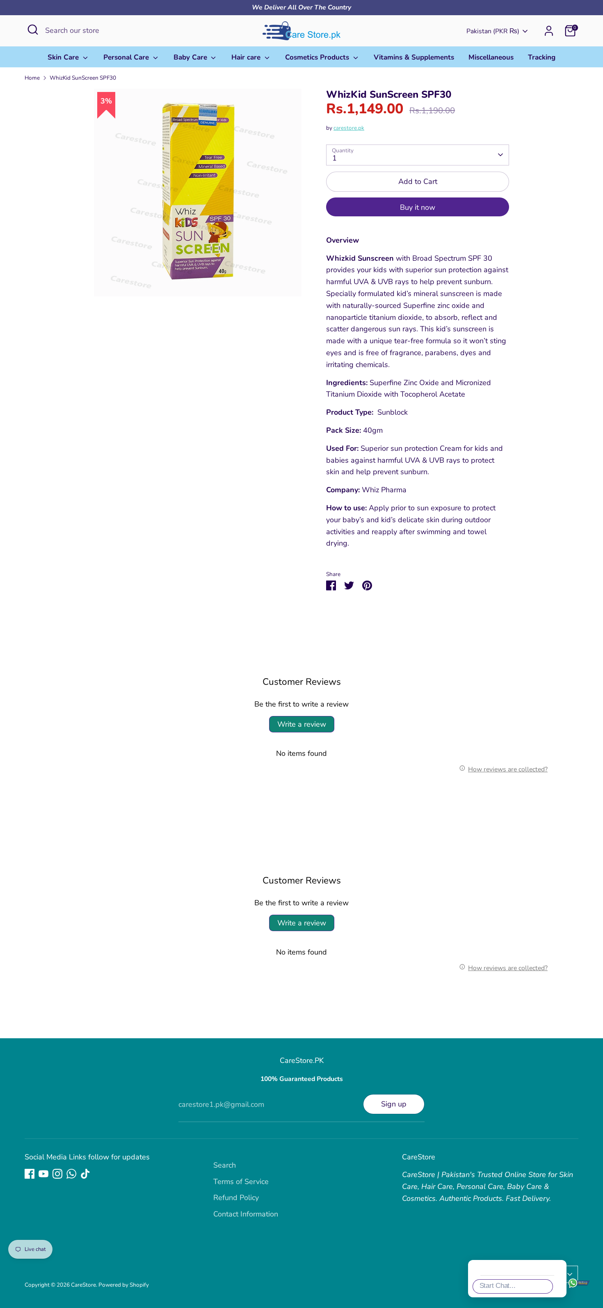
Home (32, 78)
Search (224, 1165)
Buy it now (417, 207)
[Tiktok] (85, 1174)
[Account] (549, 31)
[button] (584, 1141)
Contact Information (245, 1214)
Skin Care (64, 57)
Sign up (394, 1104)
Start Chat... (498, 1286)
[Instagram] (57, 1174)
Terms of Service (241, 1181)
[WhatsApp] (71, 1174)
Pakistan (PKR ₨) (492, 31)
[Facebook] (29, 1174)
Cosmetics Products (318, 57)
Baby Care (191, 57)
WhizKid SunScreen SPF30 (83, 78)
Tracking (541, 57)
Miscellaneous (491, 57)
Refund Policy (236, 1197)
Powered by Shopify (123, 1285)
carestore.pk (348, 128)
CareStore (83, 1285)
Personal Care (127, 57)
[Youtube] (43, 1174)
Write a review (301, 724)
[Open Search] (33, 29)
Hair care (247, 57)
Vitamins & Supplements (414, 57)
